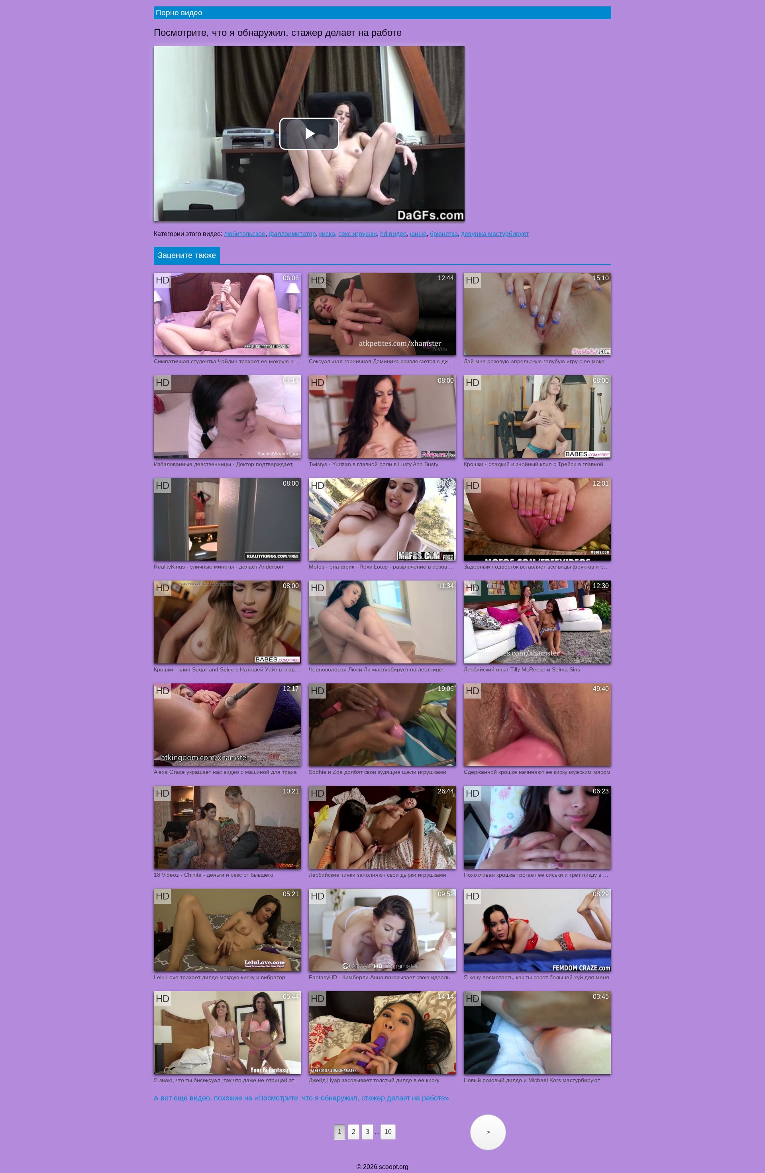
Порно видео (179, 12)
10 (388, 1131)
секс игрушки (357, 233)
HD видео (393, 233)
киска (327, 233)
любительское (244, 233)
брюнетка (444, 233)
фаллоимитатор (292, 233)
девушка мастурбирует (495, 233)
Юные (418, 233)
